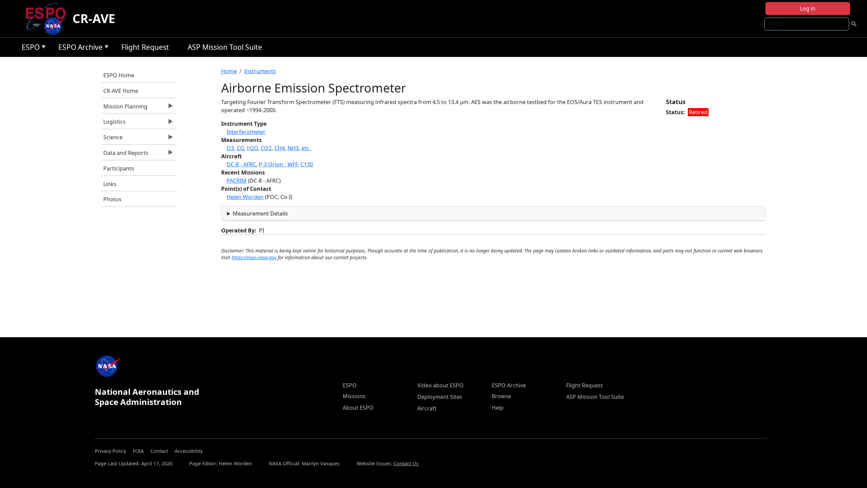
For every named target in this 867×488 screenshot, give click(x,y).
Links (110, 184)
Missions (354, 396)
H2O (252, 148)
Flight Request (145, 47)
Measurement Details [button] (260, 213)
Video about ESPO (440, 385)
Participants (118, 168)
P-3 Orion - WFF (278, 164)
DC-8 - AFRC (241, 164)
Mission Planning (124, 108)
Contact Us (406, 463)
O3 (230, 148)
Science (112, 139)
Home (229, 71)
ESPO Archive (79, 48)
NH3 (293, 148)
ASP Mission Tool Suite (225, 47)
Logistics (114, 123)
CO (240, 148)
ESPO (29, 48)
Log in (808, 8)
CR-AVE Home (120, 91)
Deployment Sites (439, 397)
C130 (306, 164)
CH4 (279, 148)
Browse (501, 396)
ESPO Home (118, 75)
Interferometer (246, 132)
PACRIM (237, 180)
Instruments (260, 71)
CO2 (266, 148)
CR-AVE (93, 18)
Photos (112, 199)
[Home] (48, 19)
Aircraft (427, 408)
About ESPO (358, 407)
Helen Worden (245, 197)
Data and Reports (125, 154)
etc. (306, 148)
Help (498, 407)
